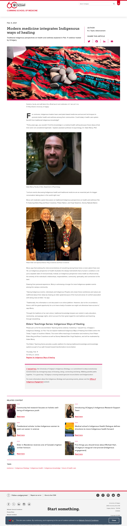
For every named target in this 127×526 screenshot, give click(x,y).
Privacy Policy (10, 512)
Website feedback (12, 514)
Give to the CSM (50, 495)
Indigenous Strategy (22, 468)
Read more (21, 416)
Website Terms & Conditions (88, 520)
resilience (10, 468)
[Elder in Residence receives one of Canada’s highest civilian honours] (11, 448)
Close (114, 520)
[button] (90, 41)
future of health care (69, 468)
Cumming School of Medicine (22, 10)
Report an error (36, 495)
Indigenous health (37, 468)
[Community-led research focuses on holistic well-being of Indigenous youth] (11, 411)
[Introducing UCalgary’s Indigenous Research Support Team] (69, 411)
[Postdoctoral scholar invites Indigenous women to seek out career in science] (11, 429)
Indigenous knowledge (52, 468)
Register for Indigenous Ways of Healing (40, 357)
